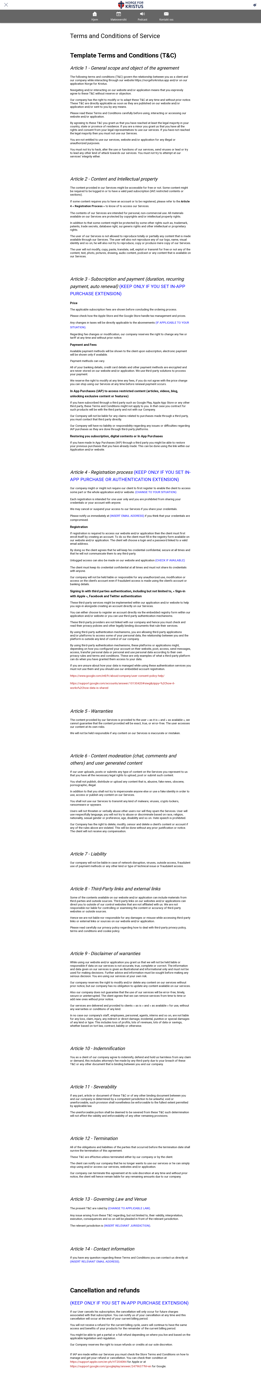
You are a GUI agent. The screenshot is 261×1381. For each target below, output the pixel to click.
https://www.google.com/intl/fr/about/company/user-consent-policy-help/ (117, 676)
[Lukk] (6, 5)
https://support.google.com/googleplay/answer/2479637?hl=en (110, 1366)
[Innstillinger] (255, 4)
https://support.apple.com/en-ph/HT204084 (98, 1361)
